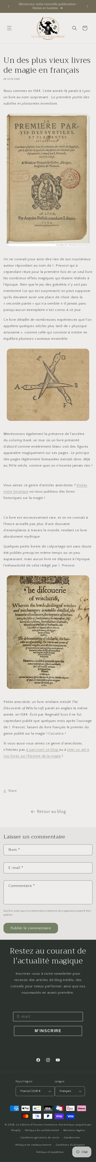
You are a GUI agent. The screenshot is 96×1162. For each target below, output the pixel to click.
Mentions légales (74, 1130)
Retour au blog (51, 811)
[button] (9, 28)
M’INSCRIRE (48, 1031)
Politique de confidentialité (42, 1130)
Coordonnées (72, 1137)
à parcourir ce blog (42, 750)
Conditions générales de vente (39, 1137)
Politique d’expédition (50, 1152)
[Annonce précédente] (8, 6)
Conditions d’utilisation (70, 1144)
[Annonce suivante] (87, 6)
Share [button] (12, 791)
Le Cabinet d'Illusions (30, 1124)
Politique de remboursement (33, 1144)
